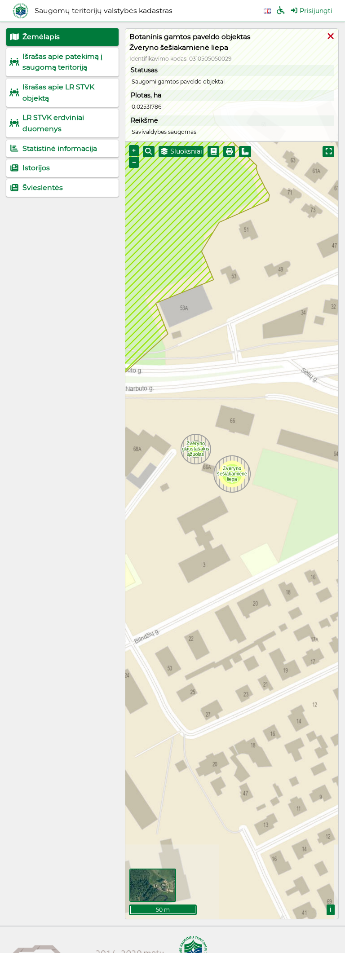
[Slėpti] (330, 37)
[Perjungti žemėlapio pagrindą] (152, 885)
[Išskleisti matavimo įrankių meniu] (245, 151)
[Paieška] (149, 151)
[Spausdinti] (229, 151)
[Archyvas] (213, 151)
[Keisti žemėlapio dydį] (328, 151)
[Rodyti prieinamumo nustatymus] (281, 11)
